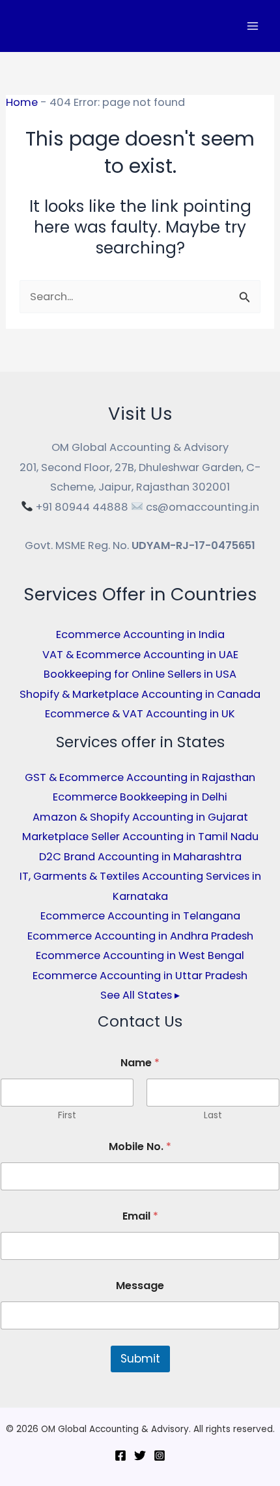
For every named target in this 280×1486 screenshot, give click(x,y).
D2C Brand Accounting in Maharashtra (140, 856)
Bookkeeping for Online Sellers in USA (140, 674)
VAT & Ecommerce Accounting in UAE (140, 654)
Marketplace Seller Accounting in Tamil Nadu (140, 836)
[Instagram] (159, 1455)
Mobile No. (140, 1146)
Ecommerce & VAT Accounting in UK (140, 713)
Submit (140, 1358)
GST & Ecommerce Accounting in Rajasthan (140, 777)
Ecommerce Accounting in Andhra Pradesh (140, 936)
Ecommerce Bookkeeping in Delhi (140, 796)
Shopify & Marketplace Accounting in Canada (140, 694)
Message (140, 1285)
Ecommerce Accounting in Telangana (140, 915)
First (67, 1115)
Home (22, 102)
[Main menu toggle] (252, 26)
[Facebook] (120, 1455)
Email (140, 1216)
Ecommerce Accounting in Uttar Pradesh (140, 975)
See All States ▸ (140, 995)
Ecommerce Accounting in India (140, 634)
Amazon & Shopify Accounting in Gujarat (140, 817)
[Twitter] (140, 1455)
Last (213, 1115)
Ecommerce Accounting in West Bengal (140, 955)
